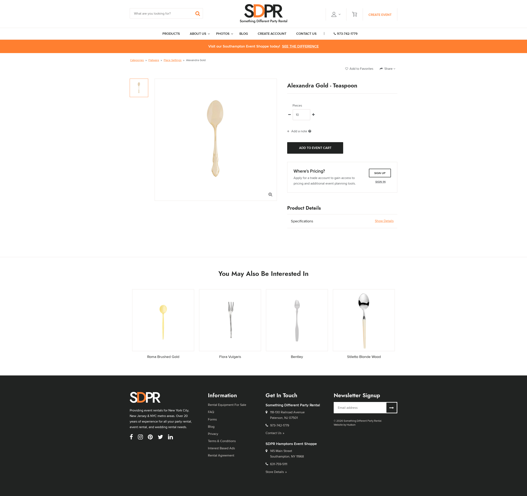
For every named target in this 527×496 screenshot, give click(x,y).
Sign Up (380, 173)
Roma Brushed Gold (163, 356)
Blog (211, 426)
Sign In (380, 182)
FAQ (211, 412)
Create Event (380, 14)
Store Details (275, 471)
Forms (212, 419)
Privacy (213, 433)
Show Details (384, 221)
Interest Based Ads (221, 448)
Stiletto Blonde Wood (364, 356)
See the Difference (300, 46)
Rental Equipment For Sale (227, 404)
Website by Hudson (345, 424)
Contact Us (273, 433)
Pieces (297, 105)
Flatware (153, 60)
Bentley (297, 356)
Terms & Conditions (222, 441)
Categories (137, 60)
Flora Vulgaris (230, 356)
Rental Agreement (221, 455)
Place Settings (173, 60)
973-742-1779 (347, 33)
